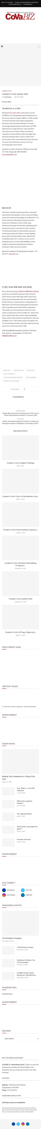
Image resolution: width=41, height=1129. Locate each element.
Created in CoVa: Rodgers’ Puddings (20, 463)
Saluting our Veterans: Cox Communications (26, 961)
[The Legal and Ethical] (8, 817)
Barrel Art (6, 370)
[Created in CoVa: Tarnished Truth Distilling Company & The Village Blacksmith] (20, 548)
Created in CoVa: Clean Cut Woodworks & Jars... (20, 496)
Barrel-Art (32, 217)
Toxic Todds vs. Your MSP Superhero (26, 789)
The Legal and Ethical (24, 814)
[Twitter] (18, 1124)
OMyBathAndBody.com (9, 336)
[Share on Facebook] (27, 389)
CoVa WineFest (27, 4)
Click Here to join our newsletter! (13, 1102)
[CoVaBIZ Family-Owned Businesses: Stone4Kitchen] (8, 976)
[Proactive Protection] (8, 842)
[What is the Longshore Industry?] (8, 804)
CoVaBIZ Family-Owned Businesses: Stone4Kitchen (26, 974)
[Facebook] (28, 46)
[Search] (35, 46)
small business (31, 377)
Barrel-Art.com (13, 254)
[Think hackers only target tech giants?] (8, 830)
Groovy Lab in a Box (14, 113)
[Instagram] (23, 1124)
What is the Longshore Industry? (24, 802)
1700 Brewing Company (25, 947)
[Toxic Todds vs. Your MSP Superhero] (8, 791)
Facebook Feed (7, 994)
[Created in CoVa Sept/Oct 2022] (20, 583)
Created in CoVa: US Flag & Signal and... (20, 632)
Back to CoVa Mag (7, 2)
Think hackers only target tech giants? (27, 828)
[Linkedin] (27, 1124)
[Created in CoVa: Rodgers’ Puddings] (20, 447)
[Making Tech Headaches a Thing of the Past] (20, 761)
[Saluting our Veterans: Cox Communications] (8, 963)
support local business (11, 381)
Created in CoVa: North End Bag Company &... (20, 530)
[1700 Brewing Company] (8, 950)
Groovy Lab (30, 370)
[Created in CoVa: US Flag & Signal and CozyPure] (20, 617)
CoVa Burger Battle (15, 4)
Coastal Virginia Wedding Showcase (26, 2)
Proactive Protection (24, 839)
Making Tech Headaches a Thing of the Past (18, 777)
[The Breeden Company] (20, 923)
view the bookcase (30, 706)
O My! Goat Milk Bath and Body (28, 291)
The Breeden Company (12, 938)
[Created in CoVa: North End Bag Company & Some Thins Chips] (20, 514)
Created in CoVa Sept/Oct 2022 (20, 599)
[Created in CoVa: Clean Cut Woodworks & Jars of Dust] (20, 481)
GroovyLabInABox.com (9, 154)
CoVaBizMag (7, 97)
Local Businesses (9, 374)
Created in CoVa (19, 370)
